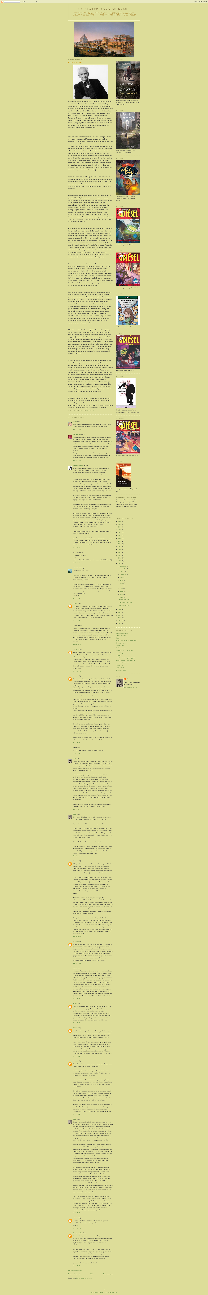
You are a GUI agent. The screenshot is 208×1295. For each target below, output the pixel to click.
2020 (120, 538)
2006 (120, 621)
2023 (120, 530)
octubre (122, 572)
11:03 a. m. (77, 856)
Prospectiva (119, 665)
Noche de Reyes (124, 605)
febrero (122, 594)
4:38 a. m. (77, 548)
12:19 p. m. (77, 963)
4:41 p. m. (76, 999)
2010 (120, 609)
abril (121, 589)
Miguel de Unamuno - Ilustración (125, 660)
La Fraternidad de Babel (104, 9)
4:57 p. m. (76, 1114)
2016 (120, 549)
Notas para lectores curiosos (124, 663)
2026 (120, 521)
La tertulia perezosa (121, 653)
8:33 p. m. (76, 620)
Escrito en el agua (121, 648)
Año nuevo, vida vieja (125, 602)
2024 (120, 527)
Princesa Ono (77, 434)
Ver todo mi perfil (130, 687)
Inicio (92, 1274)
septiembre (123, 575)
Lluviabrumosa (77, 568)
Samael (75, 603)
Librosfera (119, 655)
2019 (120, 541)
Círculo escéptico (121, 635)
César (74, 758)
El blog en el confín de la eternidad (126, 640)
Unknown (76, 649)
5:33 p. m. (76, 743)
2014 (120, 555)
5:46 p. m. (76, 753)
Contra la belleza (124, 600)
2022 (120, 533)
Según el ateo (120, 668)
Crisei (117, 638)
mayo (121, 586)
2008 (120, 615)
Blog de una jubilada (122, 633)
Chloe (75, 421)
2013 (120, 558)
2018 (120, 544)
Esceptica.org (120, 645)
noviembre (123, 569)
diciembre (123, 566)
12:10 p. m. (77, 937)
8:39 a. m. (77, 563)
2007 (120, 618)
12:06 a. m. (77, 644)
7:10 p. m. (76, 1213)
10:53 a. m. (77, 809)
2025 (120, 524)
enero (122, 597)
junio (121, 583)
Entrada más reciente (74, 1274)
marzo (122, 591)
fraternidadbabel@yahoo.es (104, 1293)
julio (121, 580)
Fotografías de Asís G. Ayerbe (124, 650)
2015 (120, 552)
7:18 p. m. (76, 1266)
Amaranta (76, 676)
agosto (122, 577)
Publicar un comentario (75, 1270)
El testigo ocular (121, 643)
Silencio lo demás (121, 670)
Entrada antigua (108, 1274)
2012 (120, 561)
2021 (120, 535)
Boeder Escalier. (78, 1233)
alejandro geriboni (78, 465)
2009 (120, 612)
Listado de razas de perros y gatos (126, 658)
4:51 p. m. (76, 1056)
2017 (120, 547)
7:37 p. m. (76, 598)
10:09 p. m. (77, 429)
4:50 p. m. (76, 1023)
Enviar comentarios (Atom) (84, 1278)
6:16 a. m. (77, 671)
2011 (120, 564)
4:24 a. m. (77, 1228)
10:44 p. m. (77, 460)
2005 (120, 624)
